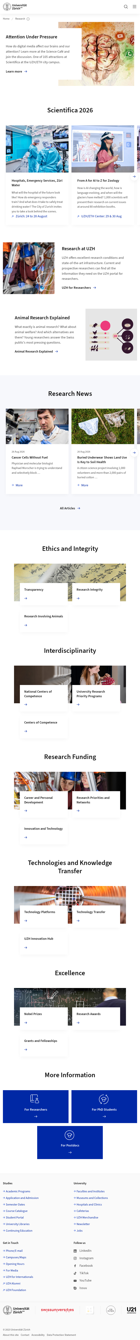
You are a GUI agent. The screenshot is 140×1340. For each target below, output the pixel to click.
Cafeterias (83, 1211)
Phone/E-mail (14, 1251)
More (19, 485)
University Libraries (18, 1224)
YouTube (85, 1280)
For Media (12, 1271)
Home (6, 19)
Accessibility (38, 1335)
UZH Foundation (16, 1290)
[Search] (125, 6)
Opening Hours (15, 1264)
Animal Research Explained (34, 351)
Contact (25, 1335)
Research (22, 19)
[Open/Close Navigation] (134, 6)
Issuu (83, 1288)
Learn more (39, 71)
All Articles (67, 508)
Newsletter (83, 1224)
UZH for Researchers (76, 287)
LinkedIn (85, 1250)
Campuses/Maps (16, 1257)
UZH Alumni (13, 1284)
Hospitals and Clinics (89, 1205)
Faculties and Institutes (91, 1191)
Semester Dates (15, 1205)
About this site (11, 1335)
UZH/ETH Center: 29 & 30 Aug (101, 216)
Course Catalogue (17, 1211)
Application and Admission (22, 1198)
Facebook (86, 1265)
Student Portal (15, 1218)
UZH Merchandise (87, 1218)
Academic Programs (18, 1191)
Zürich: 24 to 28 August (31, 216)
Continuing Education (19, 1231)
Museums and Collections (92, 1198)
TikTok (84, 1273)
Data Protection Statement (61, 1335)
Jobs (80, 1231)
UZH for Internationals (19, 1277)
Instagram (86, 1258)
